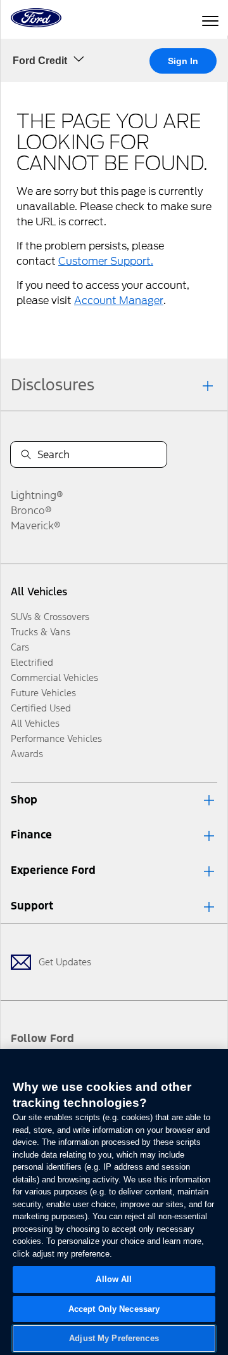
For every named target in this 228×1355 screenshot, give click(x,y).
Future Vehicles (43, 693)
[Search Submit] (26, 454)
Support (32, 906)
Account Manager (118, 300)
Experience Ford (53, 870)
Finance (31, 835)
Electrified (32, 662)
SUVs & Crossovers (50, 617)
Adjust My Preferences (114, 1338)
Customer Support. (105, 260)
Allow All (114, 1279)
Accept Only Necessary (114, 1309)
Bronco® (31, 510)
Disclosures (52, 384)
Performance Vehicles (56, 738)
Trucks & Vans (40, 632)
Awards (27, 754)
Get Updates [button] (65, 962)
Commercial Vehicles (54, 677)
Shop (24, 800)
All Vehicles (39, 591)
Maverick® (36, 525)
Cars (20, 647)
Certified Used (41, 708)
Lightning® (37, 495)
